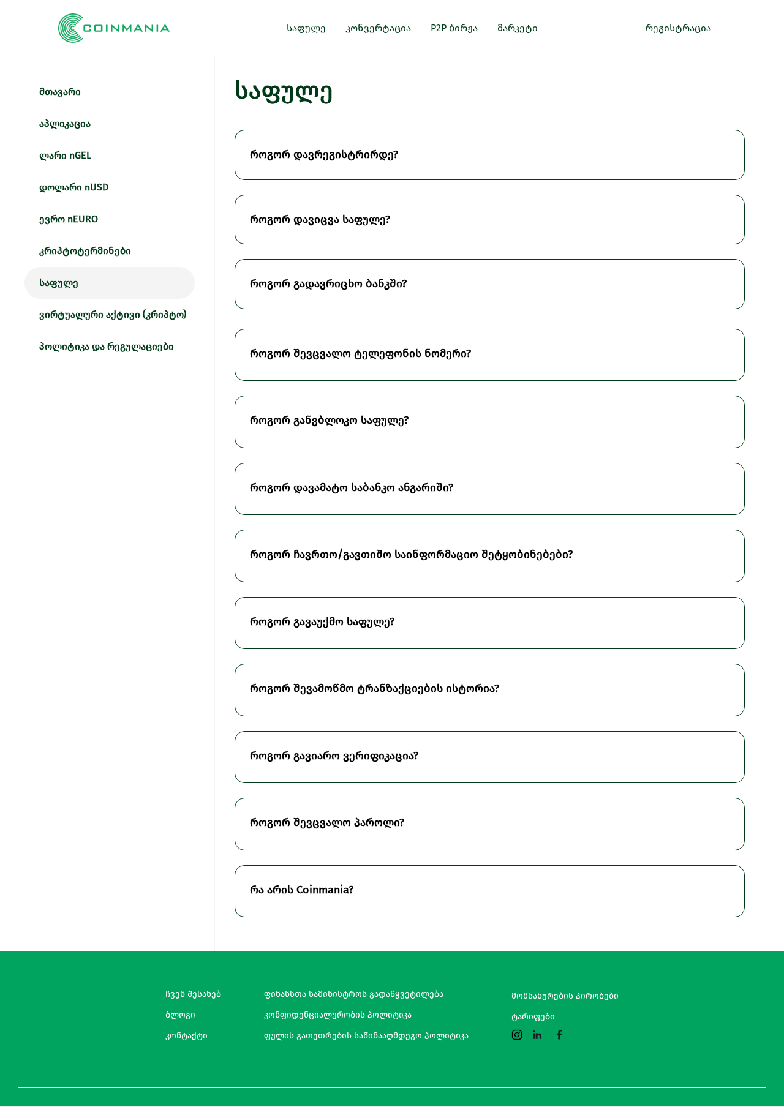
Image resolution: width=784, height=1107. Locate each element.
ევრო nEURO (68, 219)
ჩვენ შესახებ (193, 994)
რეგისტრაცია (678, 28)
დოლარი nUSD (73, 187)
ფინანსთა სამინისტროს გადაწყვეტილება (353, 994)
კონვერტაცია (378, 28)
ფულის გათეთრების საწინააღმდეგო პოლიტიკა (366, 1036)
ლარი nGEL (65, 155)
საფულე (58, 282)
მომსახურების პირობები (565, 996)
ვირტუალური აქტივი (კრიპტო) (112, 314)
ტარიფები (533, 1017)
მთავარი (60, 91)
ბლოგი (180, 1015)
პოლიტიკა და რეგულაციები (106, 346)
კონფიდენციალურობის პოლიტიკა (338, 1015)
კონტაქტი (186, 1036)
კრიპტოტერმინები (85, 251)
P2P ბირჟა (454, 28)
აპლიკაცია (65, 123)
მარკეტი (517, 28)
